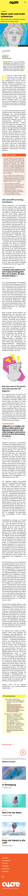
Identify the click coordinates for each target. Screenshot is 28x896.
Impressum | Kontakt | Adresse (10, 888)
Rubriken (5, 863)
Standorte (5, 871)
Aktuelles (5, 858)
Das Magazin (6, 860)
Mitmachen (5, 869)
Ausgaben (5, 866)
